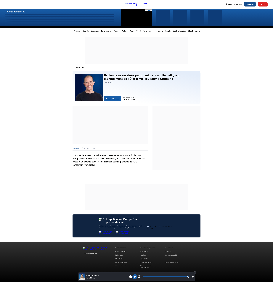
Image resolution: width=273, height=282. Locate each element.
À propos (76, 148)
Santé (132, 31)
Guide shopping (179, 31)
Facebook (91, 257)
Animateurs (144, 251)
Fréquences (119, 255)
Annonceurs (169, 248)
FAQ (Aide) (144, 259)
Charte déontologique (122, 266)
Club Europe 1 (194, 31)
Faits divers (147, 31)
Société (86, 31)
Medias (116, 31)
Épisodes (85, 148)
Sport (138, 31)
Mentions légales (121, 262)
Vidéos (93, 148)
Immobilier (159, 31)
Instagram (88, 257)
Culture (124, 31)
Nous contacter (120, 248)
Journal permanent (15, 11)
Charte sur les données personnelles (148, 266)
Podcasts (238, 4)
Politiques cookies (146, 262)
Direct (263, 4)
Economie (95, 31)
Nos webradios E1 (171, 255)
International (106, 31)
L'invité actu (79, 68)
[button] (192, 277)
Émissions (250, 4)
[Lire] (134, 276)
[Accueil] (136, 5)
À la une (229, 4)
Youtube (95, 257)
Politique (77, 31)
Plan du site (119, 259)
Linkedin (102, 257)
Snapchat (99, 257)
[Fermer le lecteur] (195, 272)
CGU (166, 259)
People (168, 31)
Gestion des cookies (171, 262)
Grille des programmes (148, 248)
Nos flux (143, 255)
